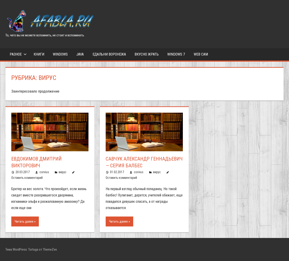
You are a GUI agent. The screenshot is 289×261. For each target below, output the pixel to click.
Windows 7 (176, 54)
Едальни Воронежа (109, 54)
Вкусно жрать (147, 54)
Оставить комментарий (27, 177)
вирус (62, 172)
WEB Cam (201, 54)
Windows (60, 54)
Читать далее (24, 221)
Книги (39, 54)
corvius (44, 172)
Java (80, 54)
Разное (16, 54)
